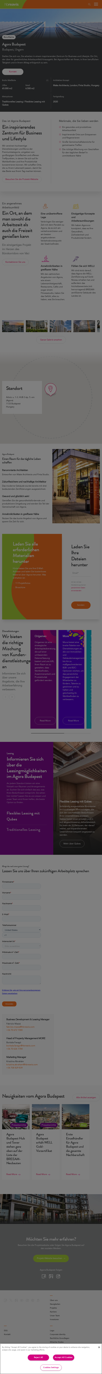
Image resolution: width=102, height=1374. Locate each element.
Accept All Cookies (63, 1357)
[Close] (99, 1347)
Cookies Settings (51, 1367)
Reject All (38, 1357)
